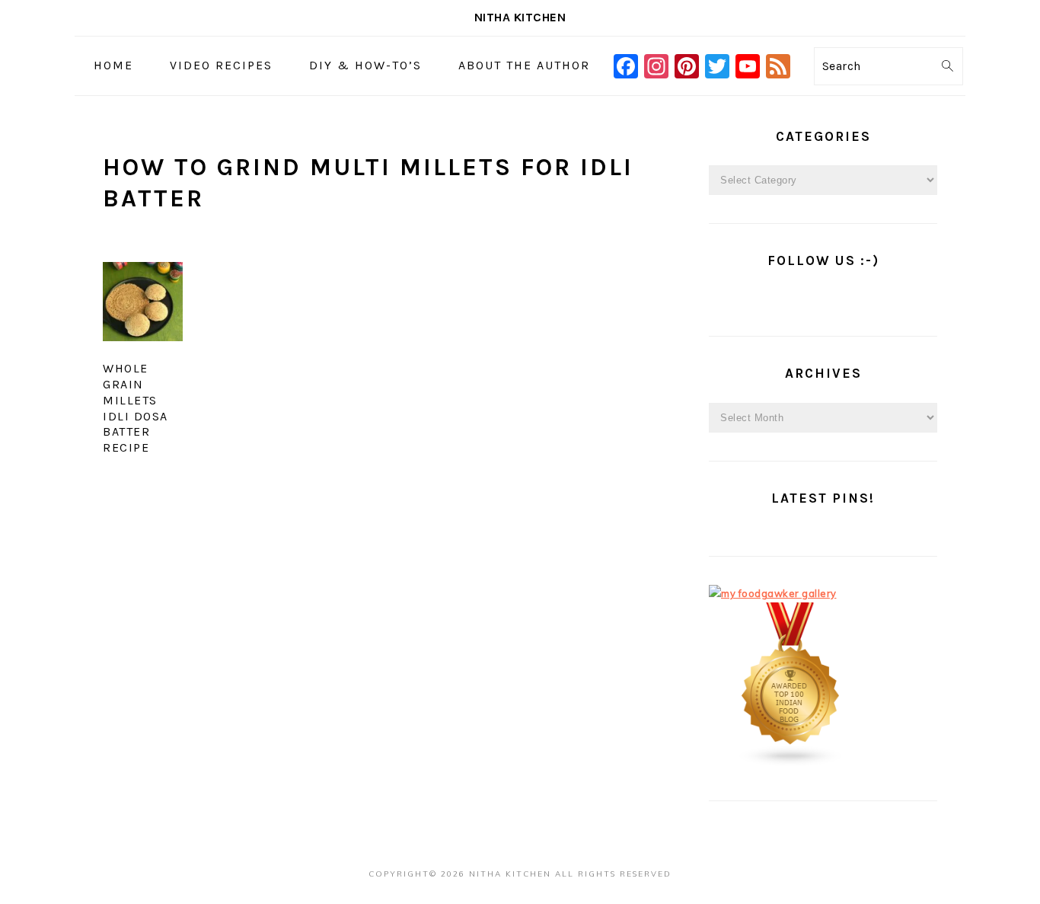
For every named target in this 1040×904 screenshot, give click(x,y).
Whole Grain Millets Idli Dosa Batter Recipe (135, 408)
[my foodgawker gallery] (773, 593)
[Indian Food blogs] (791, 763)
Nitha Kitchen (520, 17)
